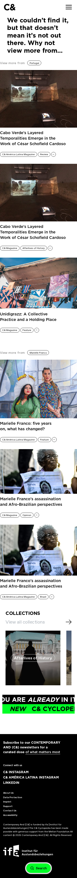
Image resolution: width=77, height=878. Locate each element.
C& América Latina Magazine (18, 154)
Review (44, 154)
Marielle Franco (38, 352)
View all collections (25, 622)
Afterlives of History (34, 248)
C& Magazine (9, 248)
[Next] (68, 622)
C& (10, 7)
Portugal (34, 63)
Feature (27, 330)
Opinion (27, 515)
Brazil (43, 596)
